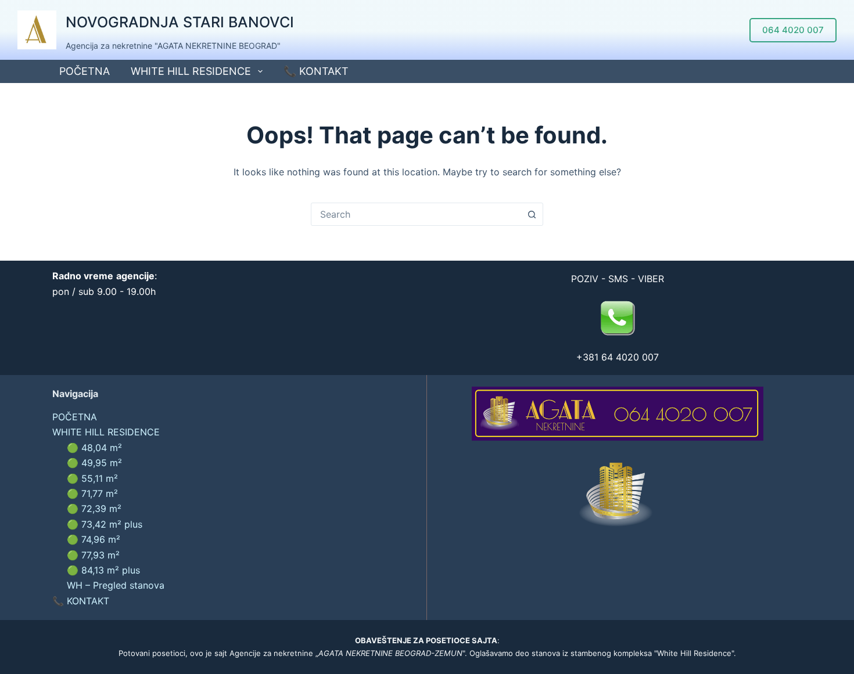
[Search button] (532, 214)
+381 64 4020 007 (617, 357)
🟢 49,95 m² (94, 462)
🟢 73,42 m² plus (104, 524)
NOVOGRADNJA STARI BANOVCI (180, 22)
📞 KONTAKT (316, 71)
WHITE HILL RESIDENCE (191, 71)
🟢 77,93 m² (93, 555)
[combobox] (416, 214)
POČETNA (84, 71)
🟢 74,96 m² (93, 539)
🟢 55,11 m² (92, 478)
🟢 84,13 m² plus (103, 570)
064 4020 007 (793, 29)
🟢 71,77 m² (92, 493)
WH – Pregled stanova (115, 585)
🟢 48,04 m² (94, 447)
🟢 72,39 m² (94, 508)
